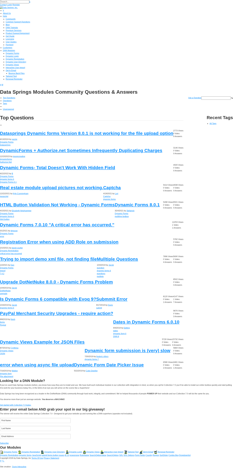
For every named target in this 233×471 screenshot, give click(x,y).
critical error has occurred (11, 253)
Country (149, 455)
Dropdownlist (185, 455)
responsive (74, 455)
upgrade (3, 294)
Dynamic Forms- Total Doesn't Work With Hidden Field (57, 167)
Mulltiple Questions (117, 259)
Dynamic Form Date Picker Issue (109, 364)
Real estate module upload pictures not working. (51, 187)
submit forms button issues (53, 455)
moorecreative (19, 156)
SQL (121, 455)
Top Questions (9, 98)
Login (9, 5)
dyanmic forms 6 (104, 271)
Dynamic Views (6, 351)
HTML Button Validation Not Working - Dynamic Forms (57, 204)
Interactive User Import (113, 452)
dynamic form (6, 374)
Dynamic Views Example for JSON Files (42, 342)
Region (156, 455)
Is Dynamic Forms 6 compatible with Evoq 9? (48, 299)
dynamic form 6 (119, 334)
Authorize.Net (6, 162)
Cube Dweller (92, 371)
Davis (110, 305)
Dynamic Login (75, 452)
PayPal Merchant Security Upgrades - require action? (56, 313)
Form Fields (140, 455)
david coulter (17, 248)
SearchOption (113, 455)
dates (115, 331)
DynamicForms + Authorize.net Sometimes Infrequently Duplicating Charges (81, 150)
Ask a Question (194, 98)
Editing (127, 328)
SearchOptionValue (98, 455)
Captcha (112, 187)
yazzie (14, 139)
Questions (7, 101)
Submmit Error (111, 299)
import (2, 271)
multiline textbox (122, 216)
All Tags (213, 123)
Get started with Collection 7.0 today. (15, 405)
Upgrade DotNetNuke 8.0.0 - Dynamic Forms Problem (56, 281)
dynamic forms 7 (92, 359)
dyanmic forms (109, 199)
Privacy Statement (51, 458)
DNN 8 (116, 336)
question (100, 268)
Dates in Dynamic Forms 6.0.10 (146, 322)
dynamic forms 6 (7, 179)
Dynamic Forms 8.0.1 (137, 204)
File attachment (6, 376)
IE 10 (67, 455)
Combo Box (173, 455)
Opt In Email (148, 452)
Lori (116, 193)
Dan (12, 265)
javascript (4, 196)
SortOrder (164, 455)
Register (16, 5)
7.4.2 (2, 274)
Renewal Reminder (166, 452)
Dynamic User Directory (54, 452)
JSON (2, 354)
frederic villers (102, 356)
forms (2, 322)
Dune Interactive (19, 467)
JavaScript (36, 455)
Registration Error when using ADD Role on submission (59, 241)
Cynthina (14, 348)
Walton (15, 371)
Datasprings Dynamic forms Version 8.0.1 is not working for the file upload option (86, 133)
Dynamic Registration (9, 251)
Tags (5, 103)
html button (5, 219)
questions (101, 274)
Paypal (3, 325)
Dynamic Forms (6, 142)
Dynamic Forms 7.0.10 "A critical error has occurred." (57, 224)
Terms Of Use (37, 458)
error (2, 236)
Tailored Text (133, 452)
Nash (13, 319)
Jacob (111, 265)
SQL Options (128, 455)
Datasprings (5, 145)
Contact (3, 5)
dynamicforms (6, 159)
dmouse (14, 231)
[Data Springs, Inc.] (9, 7)
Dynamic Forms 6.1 (8, 182)
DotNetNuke (5, 291)
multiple (100, 276)
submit (99, 308)
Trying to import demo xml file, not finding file (48, 259)
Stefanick (130, 211)
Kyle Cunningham (20, 193)
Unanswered (8, 109)
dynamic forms (25, 455)
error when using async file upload (37, 364)
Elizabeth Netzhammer (21, 211)
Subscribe (4, 443)
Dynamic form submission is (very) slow (127, 350)
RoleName (84, 455)
